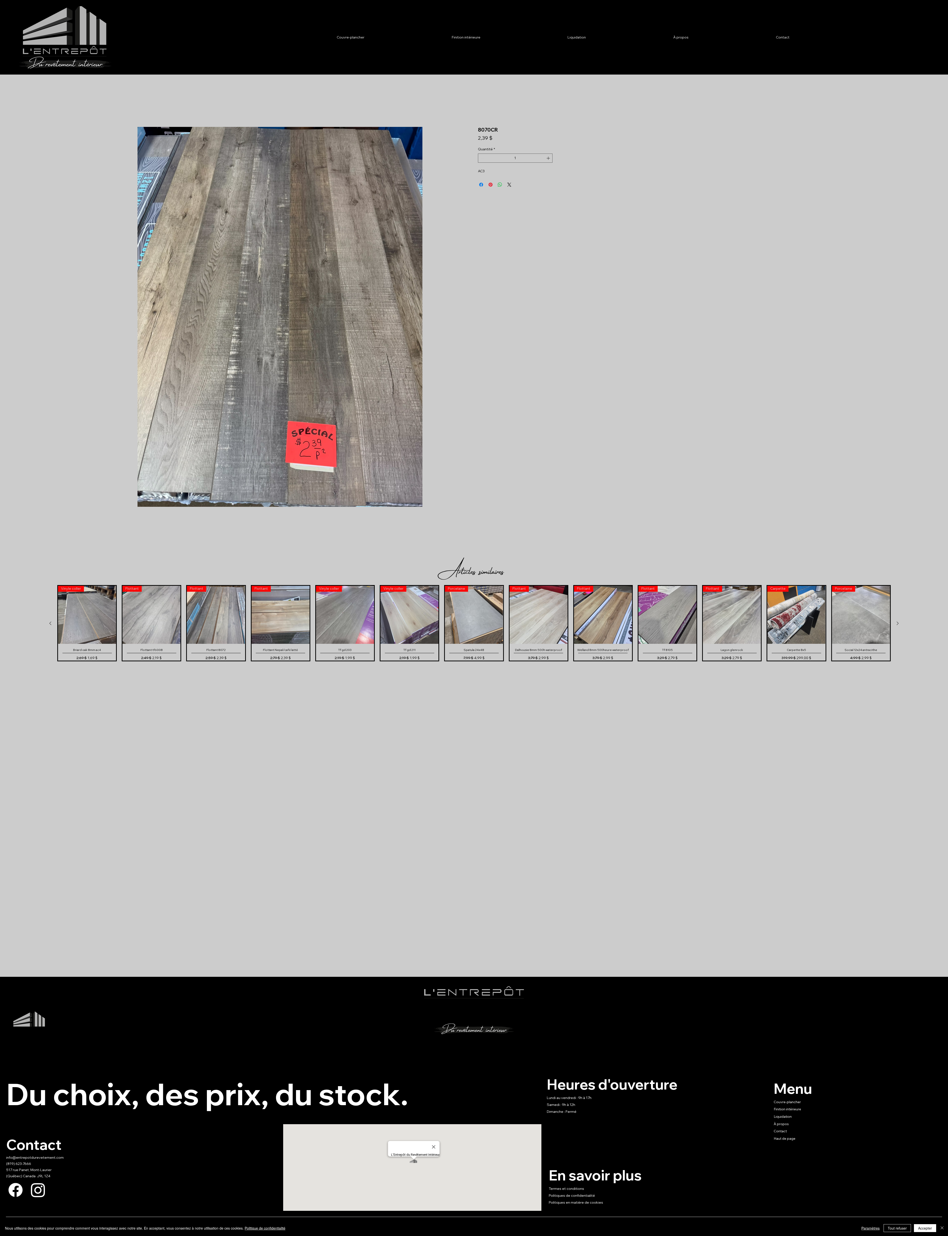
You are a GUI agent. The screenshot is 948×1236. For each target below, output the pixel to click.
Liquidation (783, 1116)
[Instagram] (38, 1189)
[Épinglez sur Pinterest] (491, 185)
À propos (781, 1124)
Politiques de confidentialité (572, 1195)
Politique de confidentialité (265, 1228)
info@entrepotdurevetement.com (35, 1157)
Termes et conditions (566, 1188)
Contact (780, 1131)
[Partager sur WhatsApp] (500, 185)
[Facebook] (15, 1189)
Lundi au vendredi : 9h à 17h (569, 1098)
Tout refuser (897, 1228)
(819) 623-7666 (18, 1163)
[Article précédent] (50, 623)
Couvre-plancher (787, 1102)
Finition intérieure (787, 1109)
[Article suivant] (898, 623)
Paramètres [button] (870, 1228)
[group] (474, 623)
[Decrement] (482, 158)
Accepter (925, 1228)
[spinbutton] (515, 158)
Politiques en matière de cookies (576, 1202)
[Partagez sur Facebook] (481, 185)
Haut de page (784, 1138)
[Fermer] (942, 1228)
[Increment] (549, 158)
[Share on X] (509, 185)
